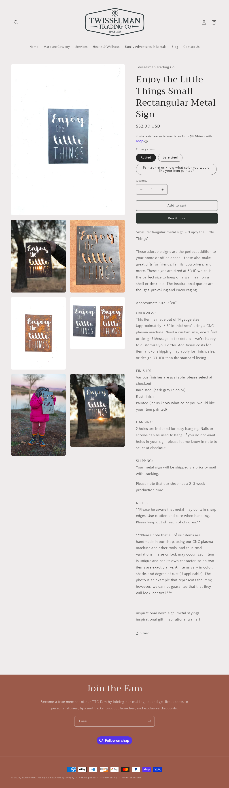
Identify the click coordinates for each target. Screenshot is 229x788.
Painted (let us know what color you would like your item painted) (176, 169)
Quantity (141, 180)
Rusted (146, 157)
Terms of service (132, 777)
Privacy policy (108, 777)
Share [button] (144, 633)
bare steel (170, 157)
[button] (16, 22)
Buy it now (177, 218)
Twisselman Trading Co (35, 777)
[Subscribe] (150, 721)
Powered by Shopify (62, 777)
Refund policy (87, 777)
